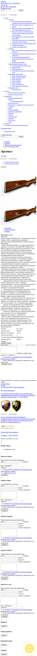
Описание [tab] (8, 228)
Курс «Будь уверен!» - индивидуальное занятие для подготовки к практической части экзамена (22, 33)
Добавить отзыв (6, 343)
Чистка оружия (16, 67)
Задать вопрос (5, 384)
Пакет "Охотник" (16, 79)
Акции (10, 108)
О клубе (14, 417)
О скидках (11, 106)
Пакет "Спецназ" (16, 82)
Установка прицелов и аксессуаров (17, 64)
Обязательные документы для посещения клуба (21, 104)
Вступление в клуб (13, 87)
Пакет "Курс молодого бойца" (20, 86)
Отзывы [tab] (7, 231)
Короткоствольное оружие (15, 94)
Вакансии (10, 118)
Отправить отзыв (6, 364)
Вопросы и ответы (13, 103)
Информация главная (17, 101)
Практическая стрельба (18, 62)
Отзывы (10, 115)
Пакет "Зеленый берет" (18, 84)
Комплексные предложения (15, 74)
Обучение (11, 19)
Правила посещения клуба (15, 98)
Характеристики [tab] (10, 230)
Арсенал (7, 91)
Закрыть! (4, 626)
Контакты (7, 123)
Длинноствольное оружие (13, 145)
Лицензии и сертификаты (15, 111)
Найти (21, 10)
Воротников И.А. (14, 422)
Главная (7, 141)
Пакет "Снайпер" (16, 81)
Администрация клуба (25, 420)
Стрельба (10, 48)
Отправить (5, 475)
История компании (13, 110)
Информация (8, 96)
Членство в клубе (16, 89)
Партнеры (11, 113)
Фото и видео (12, 120)
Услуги (6, 18)
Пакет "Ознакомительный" (19, 76)
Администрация (12, 116)
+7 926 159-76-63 (6, 135)
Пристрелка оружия (17, 69)
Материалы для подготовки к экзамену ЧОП (24, 43)
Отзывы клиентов (12, 420)
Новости (10, 99)
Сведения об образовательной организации (16, 125)
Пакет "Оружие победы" (18, 77)
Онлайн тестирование (18, 45)
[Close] (1, 442)
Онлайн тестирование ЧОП (19, 47)
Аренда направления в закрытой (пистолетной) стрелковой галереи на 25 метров (22, 58)
